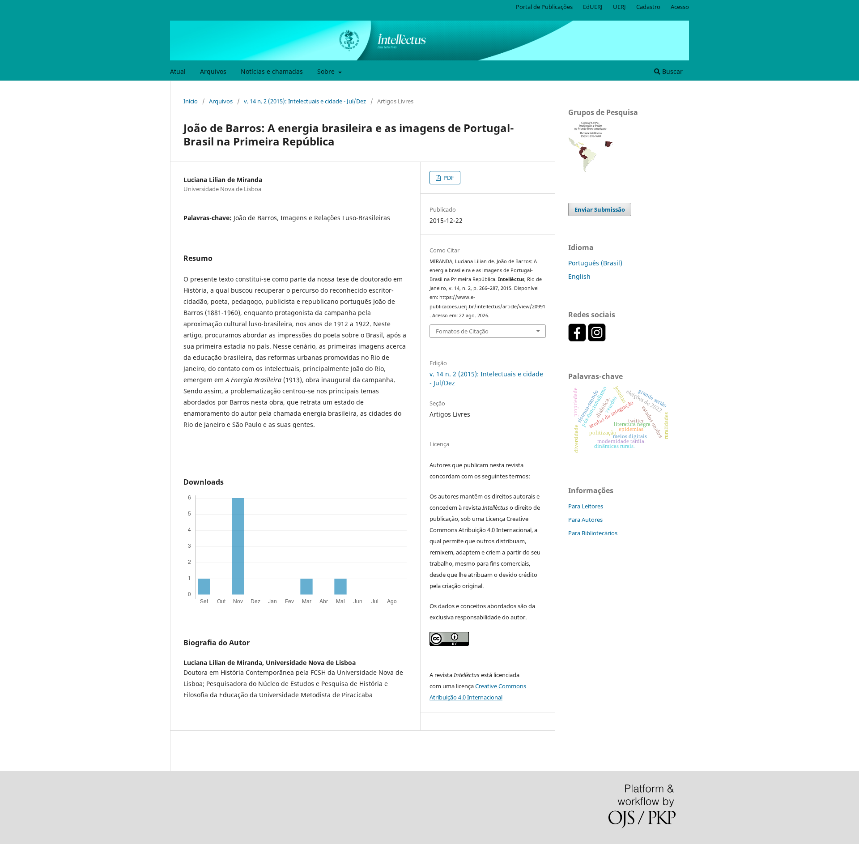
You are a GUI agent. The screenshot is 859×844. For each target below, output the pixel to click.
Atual (178, 71)
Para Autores (585, 520)
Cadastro (648, 7)
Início (190, 101)
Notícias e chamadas (272, 71)
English (579, 276)
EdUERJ (593, 7)
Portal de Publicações (544, 7)
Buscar (671, 71)
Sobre (326, 71)
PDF (448, 178)
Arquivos (213, 71)
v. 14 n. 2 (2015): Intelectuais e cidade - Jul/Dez (305, 101)
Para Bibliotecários (592, 533)
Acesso (680, 7)
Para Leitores (585, 506)
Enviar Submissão (599, 209)
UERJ (619, 7)
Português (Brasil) (595, 263)
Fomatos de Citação (462, 331)
